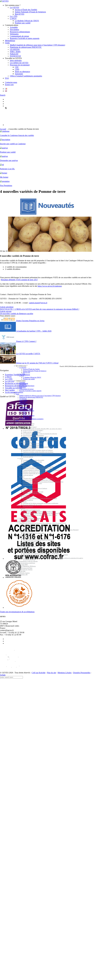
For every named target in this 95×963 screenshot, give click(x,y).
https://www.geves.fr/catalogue (50, 286)
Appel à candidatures (28, 543)
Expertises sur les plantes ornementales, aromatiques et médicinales (40, 503)
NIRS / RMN (15, 52)
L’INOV (13, 18)
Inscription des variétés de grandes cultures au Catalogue (38, 450)
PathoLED (14, 54)
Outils (7, 43)
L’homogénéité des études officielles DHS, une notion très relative (44, 428)
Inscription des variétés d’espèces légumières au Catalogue (38, 467)
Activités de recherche (25, 551)
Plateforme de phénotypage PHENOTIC (26, 47)
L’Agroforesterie (27, 516)
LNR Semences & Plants (25, 568)
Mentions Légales (64, 673)
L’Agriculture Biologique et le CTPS (33, 443)
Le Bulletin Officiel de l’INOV (27, 21)
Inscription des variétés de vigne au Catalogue (35, 488)
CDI (16, 67)
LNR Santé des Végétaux (26, 569)
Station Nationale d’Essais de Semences (30, 12)
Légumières (22, 465)
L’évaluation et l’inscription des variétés (33, 460)
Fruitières (21, 476)
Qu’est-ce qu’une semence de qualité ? (33, 430)
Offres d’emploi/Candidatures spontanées (26, 76)
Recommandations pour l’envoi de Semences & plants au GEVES (40, 440)
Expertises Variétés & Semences (25, 423)
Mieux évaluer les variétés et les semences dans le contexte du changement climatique (45, 554)
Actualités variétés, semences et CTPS (29, 520)
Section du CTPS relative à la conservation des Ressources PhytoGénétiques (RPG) (45, 526)
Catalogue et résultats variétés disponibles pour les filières (38, 452)
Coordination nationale (25, 524)
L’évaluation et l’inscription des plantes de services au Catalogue (40, 498)
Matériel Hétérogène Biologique (31, 445)
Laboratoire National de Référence (26, 566)
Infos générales (16, 60)
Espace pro (9, 85)
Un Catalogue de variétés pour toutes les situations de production (40, 433)
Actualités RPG (23, 548)
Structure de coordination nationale (32, 528)
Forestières (22, 508)
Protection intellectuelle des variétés (32, 455)
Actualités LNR (23, 574)
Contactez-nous (11, 82)
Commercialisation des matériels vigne (33, 491)
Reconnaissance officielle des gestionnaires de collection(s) (38, 539)
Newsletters (14, 29)
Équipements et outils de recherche (28, 561)
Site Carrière (10, 390)
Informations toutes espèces (26, 425)
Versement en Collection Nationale (32, 541)
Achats (2, 675)
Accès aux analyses (28, 457)
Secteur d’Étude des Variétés (26, 10)
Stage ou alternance (22, 71)
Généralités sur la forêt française (31, 510)
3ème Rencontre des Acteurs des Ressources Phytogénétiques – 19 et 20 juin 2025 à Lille (42, 523)
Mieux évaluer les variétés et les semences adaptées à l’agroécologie (41, 553)
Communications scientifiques (27, 563)
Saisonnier (19, 74)
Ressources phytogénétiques (24, 521)
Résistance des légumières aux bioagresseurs (34, 471)
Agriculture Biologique (25, 442)
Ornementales (22, 501)
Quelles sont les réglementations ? (32, 432)
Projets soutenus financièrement (27, 546)
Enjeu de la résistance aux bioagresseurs (33, 435)
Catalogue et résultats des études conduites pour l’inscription (39, 480)
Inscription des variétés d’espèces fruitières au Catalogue (38, 478)
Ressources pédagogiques (20, 32)
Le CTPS (13, 16)
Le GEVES (14, 7)
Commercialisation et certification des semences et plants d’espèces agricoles (43, 453)
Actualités (14, 27)
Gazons (21, 458)
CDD (17, 69)
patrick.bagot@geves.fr (38, 303)
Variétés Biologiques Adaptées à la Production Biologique (38, 447)
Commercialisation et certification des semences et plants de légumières (41, 470)
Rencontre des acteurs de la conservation (33, 533)
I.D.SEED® (15, 49)
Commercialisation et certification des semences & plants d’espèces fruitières (43, 481)
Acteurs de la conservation (26, 531)
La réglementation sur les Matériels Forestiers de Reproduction (39, 511)
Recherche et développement (24, 549)
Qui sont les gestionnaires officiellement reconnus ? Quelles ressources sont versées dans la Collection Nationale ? (49, 529)
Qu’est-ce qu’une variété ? (30, 427)
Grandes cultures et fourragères (27, 448)
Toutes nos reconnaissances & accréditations (17, 612)
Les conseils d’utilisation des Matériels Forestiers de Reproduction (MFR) (42, 513)
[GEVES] (4, 1)
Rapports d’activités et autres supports (24, 38)
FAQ (7, 78)
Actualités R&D (23, 564)
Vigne (20, 486)
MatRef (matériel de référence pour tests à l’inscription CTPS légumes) (37, 45)
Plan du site (51, 673)
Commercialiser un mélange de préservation (30, 518)
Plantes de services (24, 495)
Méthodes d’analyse (24, 573)
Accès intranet (10, 392)
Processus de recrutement (20, 65)
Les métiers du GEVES (19, 63)
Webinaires (14, 34)
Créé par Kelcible (38, 673)
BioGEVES (19, 14)
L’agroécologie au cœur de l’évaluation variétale (35, 437)
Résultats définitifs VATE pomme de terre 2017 (19, 280)
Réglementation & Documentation (28, 536)
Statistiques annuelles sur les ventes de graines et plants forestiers (40, 515)
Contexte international (25, 534)
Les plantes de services (29, 496)
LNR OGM (22, 571)
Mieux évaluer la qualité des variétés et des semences (37, 556)
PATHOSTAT (15, 56)
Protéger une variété (22, 23)
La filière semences (28, 438)
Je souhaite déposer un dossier (27, 538)
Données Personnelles (81, 673)
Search (2, 95)
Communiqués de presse (19, 36)
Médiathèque (10, 41)
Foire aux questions (28, 544)
